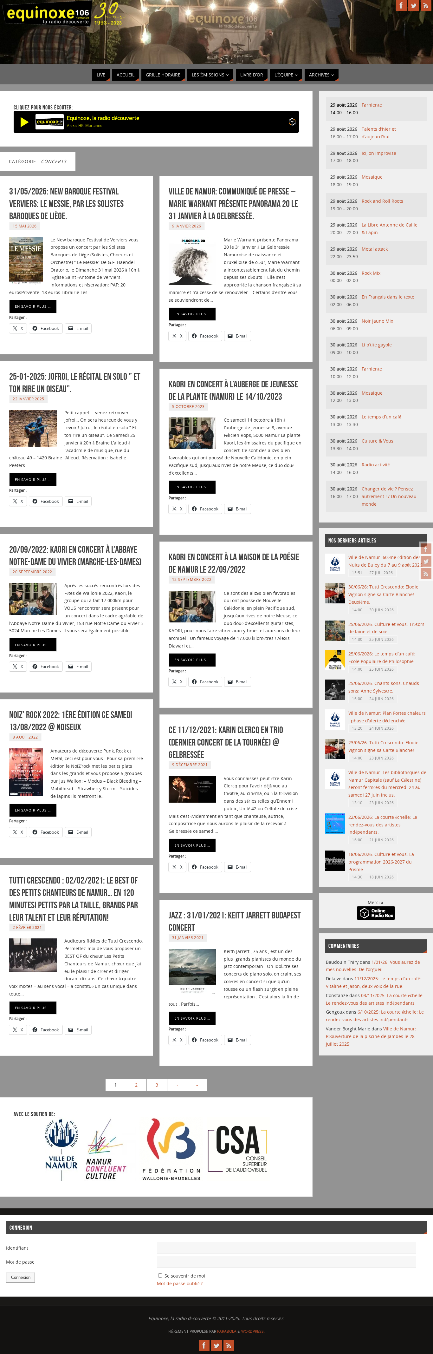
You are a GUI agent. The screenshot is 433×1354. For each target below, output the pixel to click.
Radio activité (376, 465)
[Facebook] (426, 548)
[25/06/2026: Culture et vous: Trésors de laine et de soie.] (335, 639)
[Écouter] (24, 121)
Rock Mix (371, 273)
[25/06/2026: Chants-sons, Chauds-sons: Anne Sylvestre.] (335, 698)
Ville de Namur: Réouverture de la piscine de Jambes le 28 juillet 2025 (371, 1036)
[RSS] (426, 573)
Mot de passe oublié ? (180, 1283)
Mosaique (372, 177)
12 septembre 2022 (192, 579)
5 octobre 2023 (188, 406)
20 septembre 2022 (32, 571)
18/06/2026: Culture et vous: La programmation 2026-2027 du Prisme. (381, 861)
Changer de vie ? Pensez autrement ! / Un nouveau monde (389, 496)
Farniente (372, 105)
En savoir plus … (33, 306)
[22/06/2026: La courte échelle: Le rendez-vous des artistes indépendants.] (335, 832)
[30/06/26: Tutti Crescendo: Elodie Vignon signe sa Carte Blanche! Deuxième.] (335, 602)
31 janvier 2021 (188, 937)
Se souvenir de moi (185, 1276)
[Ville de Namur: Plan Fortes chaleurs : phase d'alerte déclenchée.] (335, 728)
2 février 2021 (27, 927)
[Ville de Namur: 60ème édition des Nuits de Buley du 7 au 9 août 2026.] (335, 572)
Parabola (226, 1331)
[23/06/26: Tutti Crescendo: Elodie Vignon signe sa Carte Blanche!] (335, 757)
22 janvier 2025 (28, 398)
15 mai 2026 (25, 225)
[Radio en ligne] (292, 123)
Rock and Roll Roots (382, 201)
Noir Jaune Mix (377, 321)
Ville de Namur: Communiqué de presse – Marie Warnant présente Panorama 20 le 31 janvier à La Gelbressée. (233, 203)
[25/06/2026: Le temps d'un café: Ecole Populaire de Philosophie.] (335, 669)
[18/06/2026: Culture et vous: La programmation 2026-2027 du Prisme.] (335, 869)
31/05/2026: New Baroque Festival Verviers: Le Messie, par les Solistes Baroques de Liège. (66, 203)
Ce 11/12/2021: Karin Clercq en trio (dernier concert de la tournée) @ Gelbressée (226, 742)
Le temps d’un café (381, 417)
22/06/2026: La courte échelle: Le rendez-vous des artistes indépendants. (382, 824)
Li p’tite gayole (377, 345)
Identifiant (17, 1248)
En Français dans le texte (388, 297)
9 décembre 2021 (190, 764)
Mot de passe (20, 1262)
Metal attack (375, 249)
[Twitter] (426, 561)
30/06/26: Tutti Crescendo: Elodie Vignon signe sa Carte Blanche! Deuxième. (383, 594)
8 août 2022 (25, 736)
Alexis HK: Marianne (84, 125)
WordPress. (253, 1331)
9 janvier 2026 (186, 225)
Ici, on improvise (379, 153)
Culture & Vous (377, 441)
